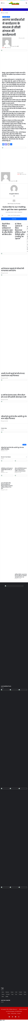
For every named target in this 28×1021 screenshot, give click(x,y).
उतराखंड (4, 16)
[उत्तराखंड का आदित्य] (14, 3)
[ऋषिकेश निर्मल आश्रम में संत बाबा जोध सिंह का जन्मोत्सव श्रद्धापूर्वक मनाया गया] (21, 524)
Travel (25, 994)
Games (3, 994)
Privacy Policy (13, 1013)
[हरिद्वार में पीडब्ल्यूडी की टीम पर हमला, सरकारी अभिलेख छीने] (5, 936)
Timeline (20, 994)
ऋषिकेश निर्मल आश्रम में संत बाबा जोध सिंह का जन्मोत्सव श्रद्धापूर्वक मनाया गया (21, 576)
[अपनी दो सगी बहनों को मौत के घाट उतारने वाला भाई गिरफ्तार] (14, 738)
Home (9, 1013)
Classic (12, 992)
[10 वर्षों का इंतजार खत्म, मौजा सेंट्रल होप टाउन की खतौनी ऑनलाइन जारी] (23, 691)
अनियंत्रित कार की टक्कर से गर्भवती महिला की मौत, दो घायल (6, 470)
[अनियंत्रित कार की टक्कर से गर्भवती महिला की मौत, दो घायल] (7, 463)
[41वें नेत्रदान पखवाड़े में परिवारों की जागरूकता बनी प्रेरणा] (5, 691)
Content (20, 992)
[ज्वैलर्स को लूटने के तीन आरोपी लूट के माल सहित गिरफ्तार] (14, 790)
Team (12, 994)
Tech (16, 994)
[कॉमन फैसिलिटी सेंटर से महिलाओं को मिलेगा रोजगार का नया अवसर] (14, 936)
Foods (25, 992)
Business (7, 992)
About (3, 992)
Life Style (8, 994)
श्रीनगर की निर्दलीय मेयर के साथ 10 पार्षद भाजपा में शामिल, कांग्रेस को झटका (21, 470)
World (3, 996)
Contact (18, 1013)
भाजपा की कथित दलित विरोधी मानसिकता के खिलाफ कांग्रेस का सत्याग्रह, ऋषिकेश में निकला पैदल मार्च (7, 485)
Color (16, 992)
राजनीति (8, 16)
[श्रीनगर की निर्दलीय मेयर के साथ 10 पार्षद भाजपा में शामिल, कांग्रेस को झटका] (21, 463)
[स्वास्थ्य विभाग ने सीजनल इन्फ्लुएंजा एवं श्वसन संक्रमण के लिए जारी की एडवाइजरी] (23, 837)
